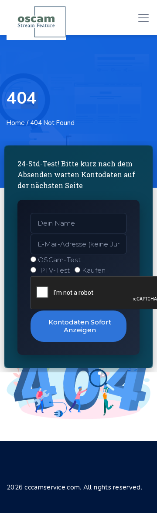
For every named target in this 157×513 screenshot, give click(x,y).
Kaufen (94, 270)
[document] (78, 256)
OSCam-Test (59, 260)
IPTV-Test (54, 270)
